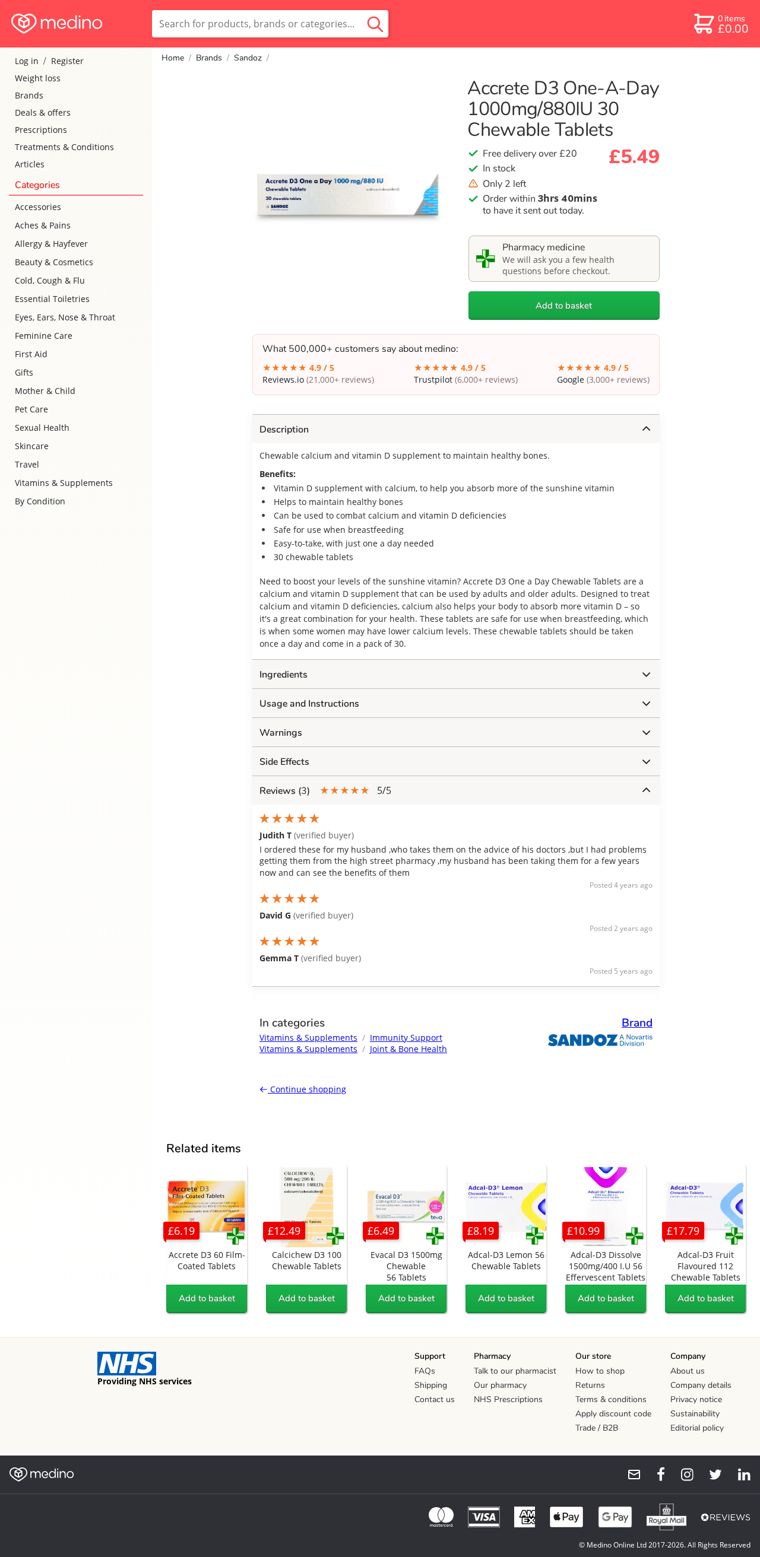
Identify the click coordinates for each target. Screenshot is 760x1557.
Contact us (434, 1399)
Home (173, 57)
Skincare (32, 446)
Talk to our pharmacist (515, 1371)
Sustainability (695, 1413)
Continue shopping (307, 1089)
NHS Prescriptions (508, 1399)
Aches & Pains (43, 225)
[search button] (375, 23)
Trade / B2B (596, 1428)
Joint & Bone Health (408, 1048)
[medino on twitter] (710, 1474)
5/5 (325, 790)
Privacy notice (696, 1399)
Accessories (38, 206)
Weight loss (38, 78)
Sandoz (248, 57)
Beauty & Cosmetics (54, 262)
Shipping (430, 1385)
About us (687, 1371)
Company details (701, 1385)
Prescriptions (41, 129)
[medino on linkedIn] (738, 1474)
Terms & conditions (611, 1399)
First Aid (31, 354)
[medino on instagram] (682, 1474)
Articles (30, 164)
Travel (27, 464)
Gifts (24, 372)
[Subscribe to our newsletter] (629, 1474)
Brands (29, 95)
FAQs (424, 1371)
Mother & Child (45, 390)
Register (67, 60)
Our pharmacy (500, 1385)
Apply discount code (613, 1413)
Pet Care (31, 409)
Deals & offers (43, 112)
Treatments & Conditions (64, 146)
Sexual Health (42, 427)
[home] (75, 23)
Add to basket (564, 306)
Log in (27, 60)
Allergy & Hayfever (51, 243)
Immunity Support (406, 1037)
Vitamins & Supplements (64, 482)
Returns (590, 1385)
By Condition (40, 501)
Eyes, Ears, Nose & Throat (65, 317)
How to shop (600, 1371)
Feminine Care (43, 335)
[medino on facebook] (653, 1474)
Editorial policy (697, 1428)
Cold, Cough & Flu (50, 280)
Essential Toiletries (52, 298)
